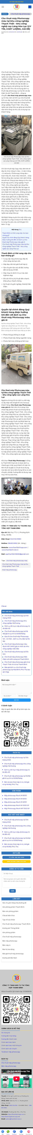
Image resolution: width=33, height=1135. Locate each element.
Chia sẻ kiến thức (8, 915)
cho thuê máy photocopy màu (16, 560)
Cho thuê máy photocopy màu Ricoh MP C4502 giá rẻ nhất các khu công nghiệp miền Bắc (16, 646)
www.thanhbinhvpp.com (18, 547)
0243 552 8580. (15, 539)
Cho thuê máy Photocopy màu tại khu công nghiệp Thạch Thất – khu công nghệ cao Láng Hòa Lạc (15, 246)
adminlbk (19, 32)
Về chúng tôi (5, 1033)
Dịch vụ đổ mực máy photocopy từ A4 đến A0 (16, 627)
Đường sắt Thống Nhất (10, 928)
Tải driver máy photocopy (10, 1052)
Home (4, 14)
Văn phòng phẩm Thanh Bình (13, 907)
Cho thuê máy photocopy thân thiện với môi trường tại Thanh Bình (16, 658)
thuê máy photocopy (9, 570)
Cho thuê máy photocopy (20, 14)
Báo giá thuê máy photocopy (13, 954)
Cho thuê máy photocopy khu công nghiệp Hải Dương (15, 622)
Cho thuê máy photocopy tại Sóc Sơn (16, 653)
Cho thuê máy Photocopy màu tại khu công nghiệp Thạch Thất (15, 565)
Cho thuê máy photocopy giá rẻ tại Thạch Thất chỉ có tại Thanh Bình (16, 663)
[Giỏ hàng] (30, 6)
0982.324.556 (13, 1105)
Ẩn (20, 229)
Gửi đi (16, 700)
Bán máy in (6, 945)
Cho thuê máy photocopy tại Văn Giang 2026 (16, 617)
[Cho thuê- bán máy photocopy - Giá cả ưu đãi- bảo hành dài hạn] (16, 7)
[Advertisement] (16, 54)
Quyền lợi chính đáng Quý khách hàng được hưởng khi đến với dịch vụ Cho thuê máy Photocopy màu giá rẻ (15, 240)
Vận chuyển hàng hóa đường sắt (14, 903)
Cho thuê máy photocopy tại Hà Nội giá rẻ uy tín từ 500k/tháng (15, 632)
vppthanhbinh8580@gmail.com (17, 554)
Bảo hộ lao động (8, 949)
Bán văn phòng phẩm (10, 911)
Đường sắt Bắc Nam (9, 958)
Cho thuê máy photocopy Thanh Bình (16, 924)
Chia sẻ (3, 606)
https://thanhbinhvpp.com (16, 1114)
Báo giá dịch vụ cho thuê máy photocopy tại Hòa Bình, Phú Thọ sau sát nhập (16, 669)
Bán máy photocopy (9, 941)
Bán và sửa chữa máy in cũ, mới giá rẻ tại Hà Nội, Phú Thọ (15, 783)
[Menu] (2, 6)
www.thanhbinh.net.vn (10, 550)
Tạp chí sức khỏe (8, 920)
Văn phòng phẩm (8, 932)
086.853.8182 (12, 543)
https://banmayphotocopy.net (10, 1116)
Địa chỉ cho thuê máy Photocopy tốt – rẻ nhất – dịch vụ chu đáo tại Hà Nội (16, 639)
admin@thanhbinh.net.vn (14, 1119)
